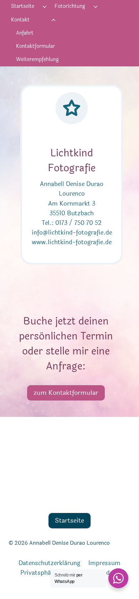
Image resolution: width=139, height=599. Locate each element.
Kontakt (20, 20)
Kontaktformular (35, 46)
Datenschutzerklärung (49, 563)
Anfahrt (25, 33)
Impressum (104, 563)
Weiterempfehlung (37, 59)
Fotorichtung (70, 6)
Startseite (22, 6)
